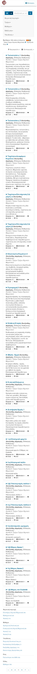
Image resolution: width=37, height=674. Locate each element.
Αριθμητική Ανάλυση (11, 625)
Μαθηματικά (8, 615)
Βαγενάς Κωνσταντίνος (12, 641)
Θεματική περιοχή (11, 18)
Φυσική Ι (7, 631)
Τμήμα (7, 22)
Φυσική (7, 618)
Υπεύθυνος (8, 35)
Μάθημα (8, 26)
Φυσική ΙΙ (7, 634)
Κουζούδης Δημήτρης (11, 647)
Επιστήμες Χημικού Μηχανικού (14, 612)
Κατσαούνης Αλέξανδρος (12, 644)
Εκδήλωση (8, 31)
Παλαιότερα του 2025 (11, 657)
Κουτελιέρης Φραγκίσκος (12, 650)
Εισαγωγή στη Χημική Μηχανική (14, 628)
